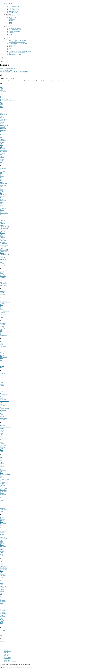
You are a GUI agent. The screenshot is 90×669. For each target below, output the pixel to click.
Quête (1, 511)
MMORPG (2, 405)
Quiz (10, 37)
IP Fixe (1, 358)
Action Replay (3, 119)
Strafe (1, 554)
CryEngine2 (3, 259)
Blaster (1, 191)
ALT (1, 144)
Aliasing (2, 142)
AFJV (1, 133)
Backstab (2, 170)
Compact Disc (3, 251)
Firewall (2, 303)
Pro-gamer (2, 487)
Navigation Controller (5, 427)
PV (0, 496)
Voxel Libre (11, 8)
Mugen (2, 416)
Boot (1, 203)
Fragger (2, 309)
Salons (10, 22)
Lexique (11, 25)
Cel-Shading (3, 240)
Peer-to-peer (3, 470)
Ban (1, 174)
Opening (2, 447)
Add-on (2, 122)
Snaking (2, 543)
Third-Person (3, 566)
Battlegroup (3, 185)
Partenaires (7, 660)
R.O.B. (1, 517)
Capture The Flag (4, 226)
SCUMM (2, 534)
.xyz (1, 87)
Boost (1, 202)
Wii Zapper (3, 620)
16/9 (1, 93)
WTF (1, 624)
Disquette (2, 277)
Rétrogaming (3, 520)
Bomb (1, 199)
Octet (1, 442)
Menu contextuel (4, 401)
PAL (1, 462)
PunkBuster (3, 494)
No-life (1, 431)
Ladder (1, 382)
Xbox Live (2, 630)
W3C (1, 609)
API (1, 156)
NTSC (1, 436)
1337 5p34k (3, 91)
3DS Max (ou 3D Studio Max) (7, 101)
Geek (1, 329)
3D (1, 97)
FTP (1, 315)
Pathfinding (3, 467)
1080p (1, 90)
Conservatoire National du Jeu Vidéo (18, 43)
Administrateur (4, 125)
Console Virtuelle (4, 254)
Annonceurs (7, 657)
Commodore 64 (4, 250)
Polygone (2, 483)
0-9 (1, 72)
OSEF (1, 448)
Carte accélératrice (4, 228)
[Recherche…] (2, 58)
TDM (1, 563)
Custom (2, 263)
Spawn (2, 545)
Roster (1, 522)
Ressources (2, 519)
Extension (2, 294)
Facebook (2, 70)
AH (1, 136)
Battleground (3, 183)
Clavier (2, 248)
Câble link (2, 220)
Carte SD (2, 231)
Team (1, 565)
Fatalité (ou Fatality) (5, 302)
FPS (1, 306)
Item (1, 360)
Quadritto (2, 508)
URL (1, 592)
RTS (1, 525)
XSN (1, 635)
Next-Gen (2, 430)
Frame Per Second (4, 311)
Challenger (3, 242)
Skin (1, 540)
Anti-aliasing (3, 148)
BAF (1, 173)
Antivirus (2, 153)
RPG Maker (3, 523)
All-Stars (11, 36)
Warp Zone (3, 613)
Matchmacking (3, 394)
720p (1, 107)
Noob (1, 433)
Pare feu (2, 463)
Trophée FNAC (3, 575)
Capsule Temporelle (14, 6)
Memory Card (3, 399)
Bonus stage (3, 200)
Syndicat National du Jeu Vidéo (17, 53)
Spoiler (2, 548)
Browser (2, 210)
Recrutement (7, 658)
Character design (4, 245)
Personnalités (12, 17)
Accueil (2, 68)
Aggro (1, 134)
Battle (1, 182)
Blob (1, 193)
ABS (1, 116)
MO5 (10, 48)
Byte (1, 214)
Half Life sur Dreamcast (15, 28)
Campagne (2, 223)
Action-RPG (3, 120)
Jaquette (2, 366)
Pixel (1, 477)
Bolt (1, 197)
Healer (1, 344)
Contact (2, 61)
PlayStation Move (4, 479)
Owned (2, 451)
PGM (1, 476)
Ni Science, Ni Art (13, 11)
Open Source (3, 445)
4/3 (1, 102)
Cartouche (2, 233)
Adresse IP (2, 127)
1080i (1, 88)
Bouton (2, 207)
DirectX (2, 274)
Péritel (1, 473)
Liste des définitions (10, 68)
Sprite (1, 549)
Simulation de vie (4, 539)
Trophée (2, 574)
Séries (10, 23)
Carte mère (3, 230)
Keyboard (2, 373)
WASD (1, 615)
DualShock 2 (3, 283)
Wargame (2, 612)
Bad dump (2, 171)
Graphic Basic (3, 335)
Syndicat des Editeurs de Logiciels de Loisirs (20, 51)
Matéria (2, 396)
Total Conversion (4, 569)
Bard (1, 177)
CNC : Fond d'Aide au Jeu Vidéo (17, 42)
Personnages (12, 16)
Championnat (3, 243)
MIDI (1, 402)
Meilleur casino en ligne (10, 662)
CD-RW (2, 239)
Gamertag (2, 328)
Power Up (2, 485)
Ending (2, 292)
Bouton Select (3, 208)
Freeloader (2, 312)
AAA (1, 113)
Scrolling (2, 532)
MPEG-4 (2, 415)
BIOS (1, 190)
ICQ (1, 352)
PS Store (2, 493)
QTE (1, 506)
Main (1, 391)
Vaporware (2, 600)
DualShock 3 (3, 285)
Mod (1, 407)
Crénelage (2, 257)
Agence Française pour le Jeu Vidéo (17, 40)
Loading (2, 385)
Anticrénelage (3, 151)
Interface (2, 355)
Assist (1, 161)
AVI (1, 162)
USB (1, 594)
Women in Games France (15, 54)
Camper (2, 225)
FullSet (10, 46)
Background (3, 168)
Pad (1, 459)
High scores (3, 346)
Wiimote (2, 621)
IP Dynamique (3, 357)
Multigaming (3, 418)
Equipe (6, 652)
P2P (1, 457)
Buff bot (2, 211)
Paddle (1, 460)
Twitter (6, 70)
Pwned (2, 500)
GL (0, 334)
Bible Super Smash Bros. (15, 29)
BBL (1, 187)
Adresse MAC (3, 128)
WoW (1, 623)
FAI (1, 300)
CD (1, 234)
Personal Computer (5, 474)
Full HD (2, 317)
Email (10, 70)
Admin (1, 124)
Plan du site (7, 651)
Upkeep (2, 591)
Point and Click (4, 482)
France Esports (12, 45)
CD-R (1, 236)
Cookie (1, 256)
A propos (6, 654)
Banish (2, 176)
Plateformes (12, 19)
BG (1, 188)
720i (1, 105)
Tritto (1, 572)
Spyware (2, 551)
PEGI (10, 49)
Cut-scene (2, 265)
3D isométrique (4, 99)
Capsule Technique (14, 9)
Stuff (1, 555)
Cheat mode (3, 247)
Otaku (1, 450)
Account (2, 117)
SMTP (1, 542)
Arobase (2, 157)
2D (1, 96)
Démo (1, 273)
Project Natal (3, 490)
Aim (1, 137)
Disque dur (3, 276)
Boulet (1, 205)
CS (0, 260)
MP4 (1, 413)
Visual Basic (3, 601)
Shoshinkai (3, 537)
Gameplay (2, 326)
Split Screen (3, 546)
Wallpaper (2, 610)
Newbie (2, 428)
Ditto (1, 279)
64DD (1, 104)
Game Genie (3, 324)
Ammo (1, 145)
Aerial (1, 131)
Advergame (2, 130)
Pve (1, 497)
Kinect (1, 375)
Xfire (1, 632)
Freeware (2, 314)
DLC (1, 280)
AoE (1, 154)
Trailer (1, 571)
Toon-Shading (3, 568)
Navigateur (3, 425)
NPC (1, 434)
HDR (1, 343)
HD (1, 341)
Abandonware (3, 114)
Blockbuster (3, 194)
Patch (1, 465)
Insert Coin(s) (3, 354)
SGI (1, 535)
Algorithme (3, 140)
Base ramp (2, 180)
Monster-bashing (4, 408)
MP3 (1, 411)
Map (1, 393)
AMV (1, 147)
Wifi (1, 618)
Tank (1, 561)
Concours (11, 32)
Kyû (1, 376)
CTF (1, 262)
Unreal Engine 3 (4, 586)
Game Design (3, 323)
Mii (1, 404)
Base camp (2, 179)
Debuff (2, 271)
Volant (1, 603)
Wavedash (2, 616)
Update (2, 588)
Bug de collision (4, 213)
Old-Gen (2, 443)
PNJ (1, 480)
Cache (1, 222)
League (2, 384)
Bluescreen (2, 196)
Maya (1, 398)
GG (1, 331)
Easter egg (2, 291)
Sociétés (11, 20)
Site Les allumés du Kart (15, 31)
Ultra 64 (2, 583)
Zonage (2, 641)
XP (0, 633)
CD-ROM (2, 237)
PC (0, 468)
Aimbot (2, 139)
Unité (1, 584)
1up (1, 94)
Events (10, 34)
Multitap (2, 419)
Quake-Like (3, 509)
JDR (1, 367)
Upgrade (2, 589)
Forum (1, 305)
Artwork (2, 159)
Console (2, 253)
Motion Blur (3, 410)
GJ (0, 332)
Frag (1, 308)
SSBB (1, 552)
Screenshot (3, 531)
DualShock (3, 282)
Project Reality (3, 491)
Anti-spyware (3, 150)
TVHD (1, 577)
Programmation (4, 488)
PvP (1, 499)
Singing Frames (13, 12)
